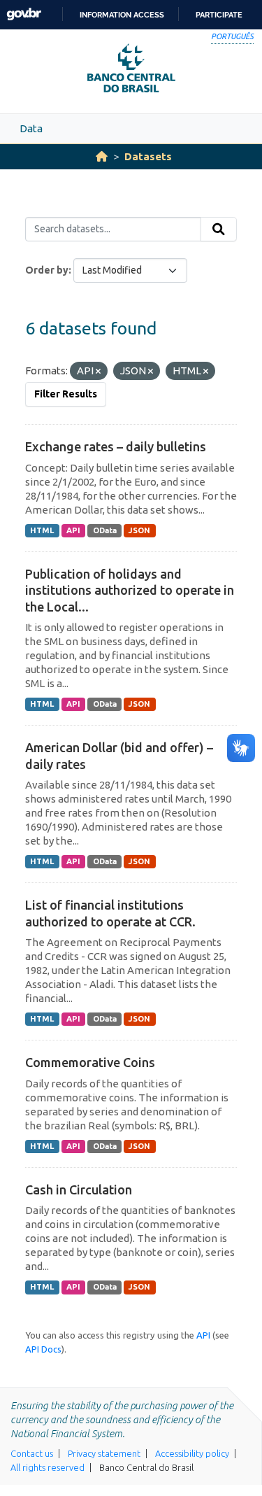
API (73, 530)
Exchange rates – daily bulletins (115, 446)
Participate (219, 15)
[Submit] (219, 229)
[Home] (102, 156)
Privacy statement (104, 1453)
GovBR (23, 14)
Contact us (31, 1453)
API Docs (43, 1349)
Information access (122, 15)
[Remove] (98, 371)
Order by (46, 270)
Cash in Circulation (78, 1190)
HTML (42, 530)
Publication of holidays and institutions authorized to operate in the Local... (129, 590)
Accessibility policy (192, 1453)
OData (105, 530)
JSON (139, 530)
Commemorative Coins (90, 1062)
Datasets (148, 156)
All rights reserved (47, 1467)
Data (31, 128)
